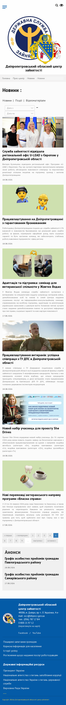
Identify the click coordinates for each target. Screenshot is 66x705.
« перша (8, 535)
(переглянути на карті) (29, 626)
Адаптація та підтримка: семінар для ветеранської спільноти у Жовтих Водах (31, 285)
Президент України (13, 670)
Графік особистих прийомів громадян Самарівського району (32, 576)
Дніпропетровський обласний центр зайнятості (34, 68)
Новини (31, 78)
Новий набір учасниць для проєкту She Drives (30, 430)
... (4, 692)
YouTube (36, 632)
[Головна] (34, 39)
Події (18, 100)
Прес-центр (19, 78)
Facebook (23, 632)
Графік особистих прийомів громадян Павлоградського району (32, 560)
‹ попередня (22, 535)
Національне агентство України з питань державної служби (31, 681)
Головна (6, 78)
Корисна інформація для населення (22, 646)
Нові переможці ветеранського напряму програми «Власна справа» (31, 497)
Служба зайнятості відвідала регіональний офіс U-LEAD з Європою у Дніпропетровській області (30, 155)
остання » (51, 540)
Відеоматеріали (35, 100)
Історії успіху (10, 650)
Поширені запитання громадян (20, 641)
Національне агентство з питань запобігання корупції (32, 675)
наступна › (38, 540)
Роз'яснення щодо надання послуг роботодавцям (30, 655)
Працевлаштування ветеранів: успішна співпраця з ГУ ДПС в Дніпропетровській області (31, 359)
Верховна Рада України (16, 688)
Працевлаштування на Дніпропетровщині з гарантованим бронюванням (32, 221)
